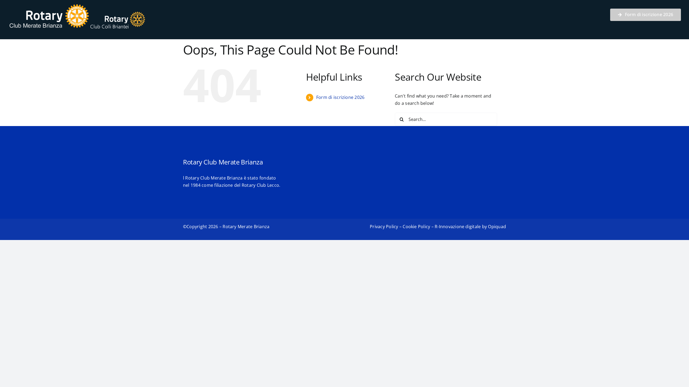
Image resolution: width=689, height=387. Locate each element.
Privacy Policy (384, 227)
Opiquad (497, 227)
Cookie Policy (416, 227)
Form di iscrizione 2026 (340, 97)
